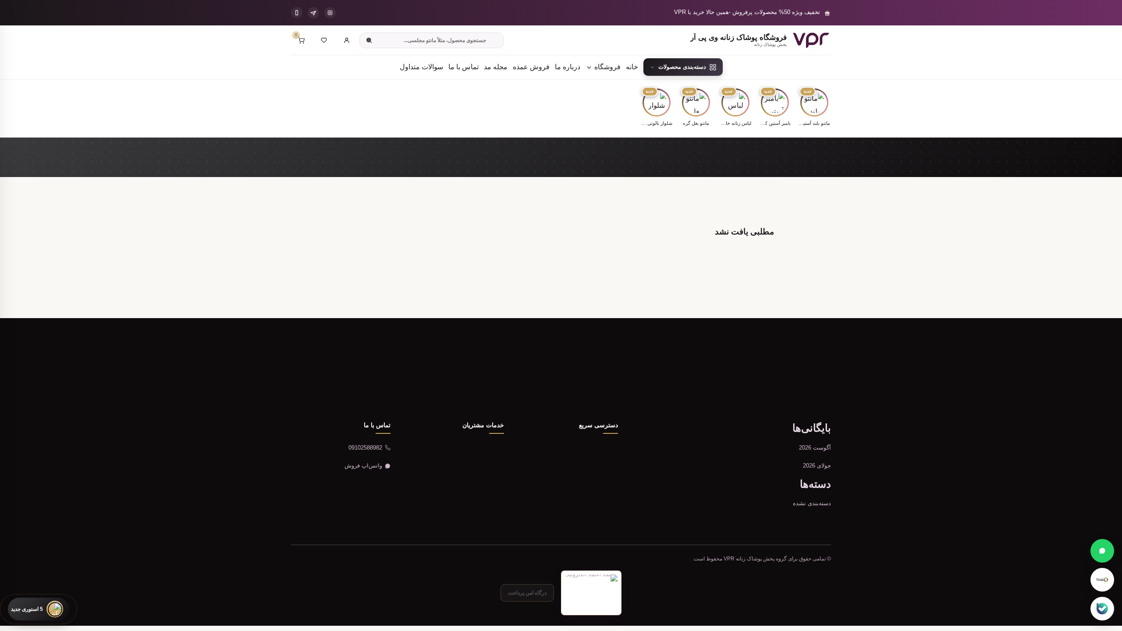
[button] (814, 108)
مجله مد (496, 67)
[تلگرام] (313, 12)
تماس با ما (463, 67)
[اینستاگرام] (330, 12)
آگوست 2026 (815, 447)
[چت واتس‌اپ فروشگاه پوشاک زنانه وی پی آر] (1102, 551)
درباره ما (567, 67)
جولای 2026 (817, 465)
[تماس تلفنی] (296, 12)
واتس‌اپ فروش (363, 465)
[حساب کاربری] (347, 40)
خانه (632, 67)
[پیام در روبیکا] (1102, 580)
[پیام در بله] (1102, 608)
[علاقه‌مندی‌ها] (324, 40)
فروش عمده (531, 67)
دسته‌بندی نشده (812, 503)
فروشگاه (607, 67)
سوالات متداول (421, 67)
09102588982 (365, 447)
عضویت (329, 385)
